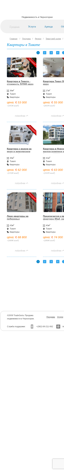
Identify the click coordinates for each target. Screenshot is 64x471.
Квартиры (15, 97)
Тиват (13, 94)
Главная (13, 39)
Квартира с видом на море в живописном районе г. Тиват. (19, 151)
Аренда (48, 26)
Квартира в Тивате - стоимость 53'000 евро (20, 82)
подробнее (20, 116)
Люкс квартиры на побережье (17, 217)
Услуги (32, 26)
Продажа (15, 26)
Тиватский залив (53, 39)
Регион (38, 39)
